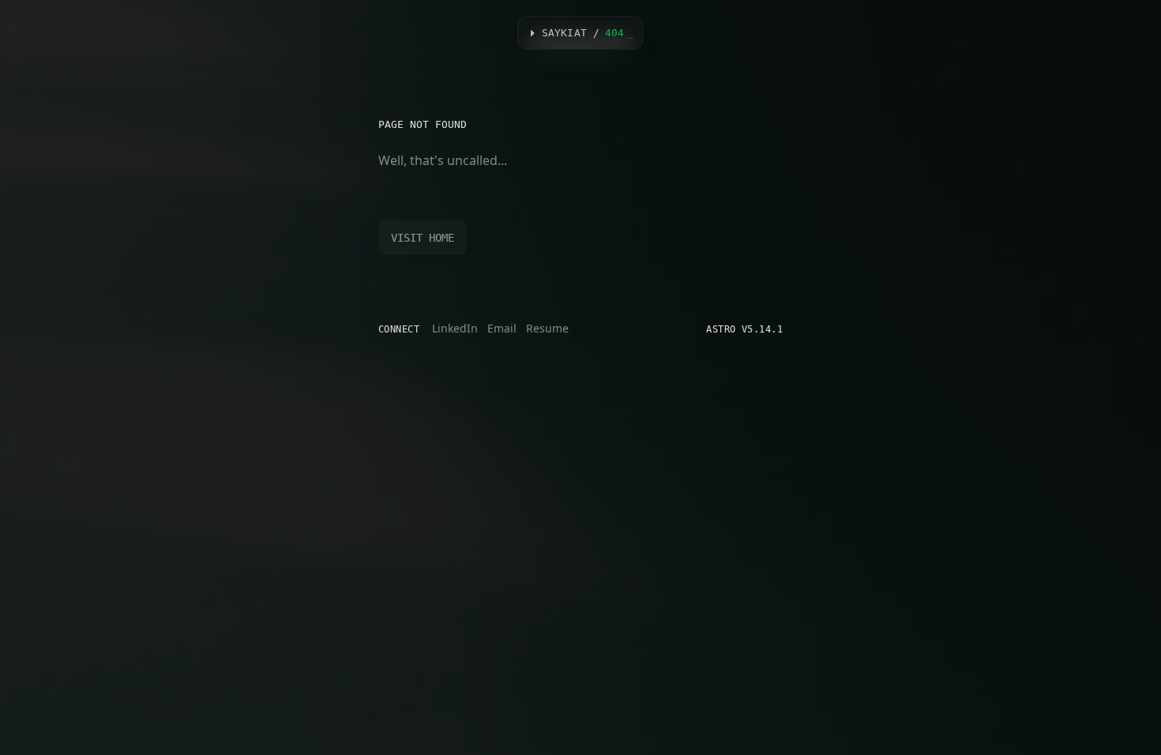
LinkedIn (455, 328)
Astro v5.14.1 (744, 329)
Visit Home (422, 237)
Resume (547, 328)
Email (502, 328)
